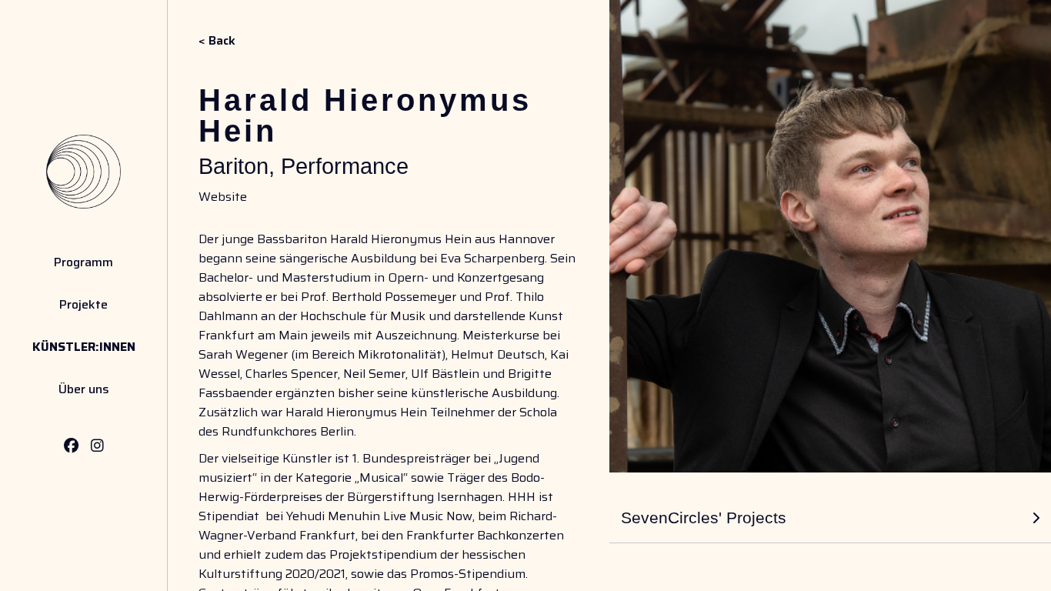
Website (223, 196)
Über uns (83, 389)
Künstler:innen (83, 346)
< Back (217, 40)
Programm (83, 262)
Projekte (83, 304)
